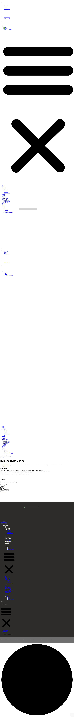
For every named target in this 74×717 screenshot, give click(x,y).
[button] (37, 351)
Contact (3, 22)
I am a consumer (5, 14)
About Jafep (4, 3)
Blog (3, 24)
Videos (5, 7)
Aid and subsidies (7, 9)
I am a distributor (7, 18)
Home (3, 1)
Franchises (4, 20)
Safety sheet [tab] (4, 466)
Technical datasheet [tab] (5, 465)
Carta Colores (3, 492)
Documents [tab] (4, 464)
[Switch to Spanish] (6, 27)
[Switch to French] (5, 28)
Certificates (6, 8)
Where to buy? (5, 16)
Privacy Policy (5, 602)
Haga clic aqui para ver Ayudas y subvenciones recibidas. (41, 639)
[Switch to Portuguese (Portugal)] (8, 29)
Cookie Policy (5, 603)
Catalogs (4, 10)
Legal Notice (5, 604)
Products (4, 11)
